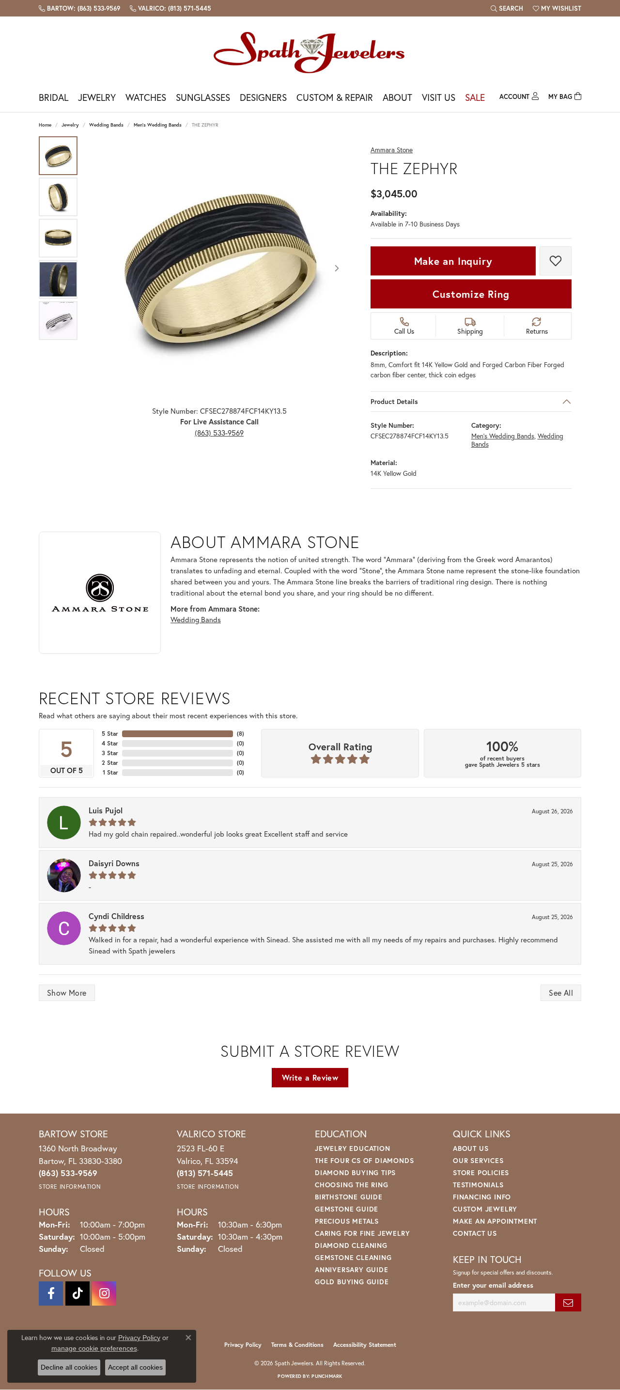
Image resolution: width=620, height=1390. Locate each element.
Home (45, 125)
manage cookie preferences (94, 1348)
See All (561, 992)
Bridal (53, 97)
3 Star (110, 753)
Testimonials (478, 1184)
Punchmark (326, 1376)
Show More (67, 992)
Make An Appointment (495, 1221)
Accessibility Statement (364, 1344)
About (397, 97)
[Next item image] (336, 268)
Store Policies (481, 1172)
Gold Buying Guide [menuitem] (352, 1281)
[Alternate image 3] (58, 238)
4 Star (110, 743)
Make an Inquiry (453, 261)
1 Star (110, 772)
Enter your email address (493, 1285)
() (240, 733)
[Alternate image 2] (58, 197)
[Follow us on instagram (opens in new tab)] (104, 1293)
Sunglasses (203, 97)
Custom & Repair (334, 97)
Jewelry (97, 97)
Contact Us (475, 1233)
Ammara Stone (392, 150)
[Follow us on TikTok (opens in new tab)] (77, 1293)
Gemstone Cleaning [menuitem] (353, 1257)
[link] (79, 8)
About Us (470, 1148)
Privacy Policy (243, 1344)
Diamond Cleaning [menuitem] (351, 1245)
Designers (263, 97)
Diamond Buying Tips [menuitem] (355, 1172)
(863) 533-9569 (219, 432)
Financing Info (482, 1196)
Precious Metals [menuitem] (347, 1221)
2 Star (110, 762)
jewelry (70, 125)
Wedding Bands (106, 125)
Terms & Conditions (297, 1344)
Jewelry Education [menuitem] (352, 1148)
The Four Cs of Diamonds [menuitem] (364, 1160)
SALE (475, 97)
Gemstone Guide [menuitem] (346, 1208)
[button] (507, 8)
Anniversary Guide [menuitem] (351, 1269)
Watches (145, 97)
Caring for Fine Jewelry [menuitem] (362, 1233)
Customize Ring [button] (471, 294)
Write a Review (310, 1077)
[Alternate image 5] (58, 320)
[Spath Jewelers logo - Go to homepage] (310, 52)
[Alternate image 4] (58, 279)
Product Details (394, 401)
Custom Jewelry (485, 1208)
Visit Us (438, 97)
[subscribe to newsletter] (568, 1302)
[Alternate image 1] (58, 155)
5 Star (110, 733)
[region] (219, 268)
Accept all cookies (135, 1367)
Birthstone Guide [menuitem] (349, 1196)
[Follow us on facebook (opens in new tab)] (51, 1293)
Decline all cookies (69, 1367)
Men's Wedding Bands (158, 125)
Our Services (478, 1160)
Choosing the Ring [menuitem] (351, 1184)
